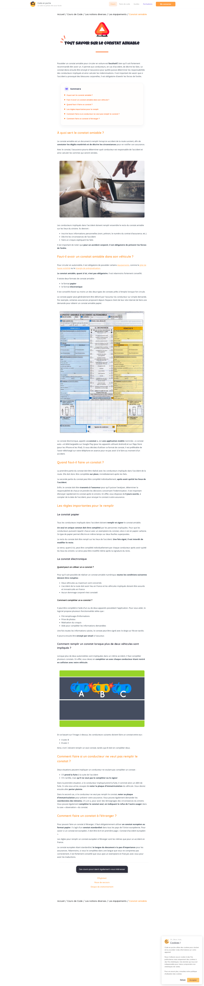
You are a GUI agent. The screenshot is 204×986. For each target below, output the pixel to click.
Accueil (61, 901)
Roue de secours (102, 882)
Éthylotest (102, 878)
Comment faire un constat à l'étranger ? (83, 119)
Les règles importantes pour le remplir (83, 109)
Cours (113, 4)
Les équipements (118, 901)
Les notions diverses (95, 901)
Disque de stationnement (102, 887)
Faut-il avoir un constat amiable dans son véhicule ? (88, 100)
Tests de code (124, 4)
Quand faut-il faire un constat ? (80, 104)
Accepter (193, 980)
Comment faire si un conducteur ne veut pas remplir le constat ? (93, 114)
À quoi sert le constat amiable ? (80, 95)
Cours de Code (75, 901)
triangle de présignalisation (88, 268)
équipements (123, 265)
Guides (136, 4)
